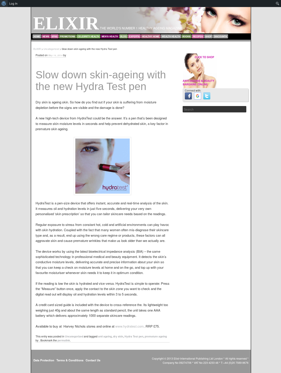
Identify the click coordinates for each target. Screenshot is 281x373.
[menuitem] (4, 3)
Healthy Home (150, 36)
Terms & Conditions (69, 360)
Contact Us (93, 360)
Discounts (220, 36)
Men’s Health (110, 36)
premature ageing (156, 336)
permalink (64, 340)
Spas (55, 36)
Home (37, 36)
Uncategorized (74, 336)
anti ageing (105, 336)
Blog (123, 36)
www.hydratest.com (129, 326)
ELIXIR (66, 23)
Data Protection (43, 360)
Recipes (198, 36)
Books (186, 36)
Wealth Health (171, 36)
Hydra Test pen (133, 336)
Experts (134, 36)
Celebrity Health (88, 36)
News (46, 36)
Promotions (67, 36)
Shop (208, 36)
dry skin (118, 336)
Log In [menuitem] (13, 3)
